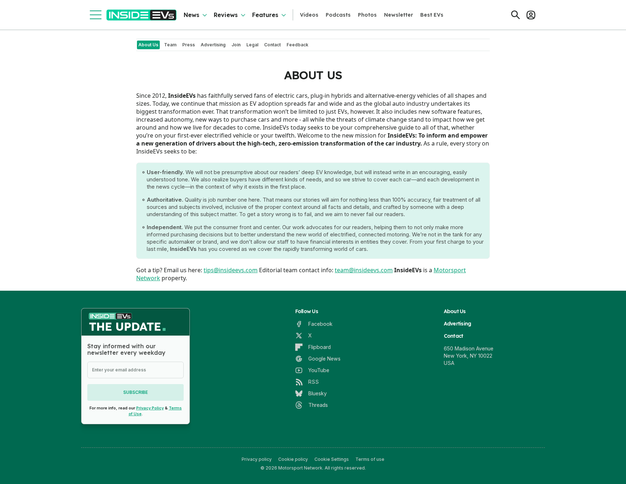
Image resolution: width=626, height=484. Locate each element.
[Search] (515, 14)
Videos (309, 15)
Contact (453, 336)
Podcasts (338, 15)
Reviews (226, 14)
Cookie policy (293, 459)
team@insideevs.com (364, 270)
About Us (455, 311)
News (191, 14)
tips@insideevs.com (231, 270)
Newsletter (398, 15)
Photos (367, 15)
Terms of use (369, 459)
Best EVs (431, 15)
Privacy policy (257, 459)
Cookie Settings (331, 459)
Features (265, 14)
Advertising (457, 323)
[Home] (141, 15)
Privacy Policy (150, 408)
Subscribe (135, 392)
